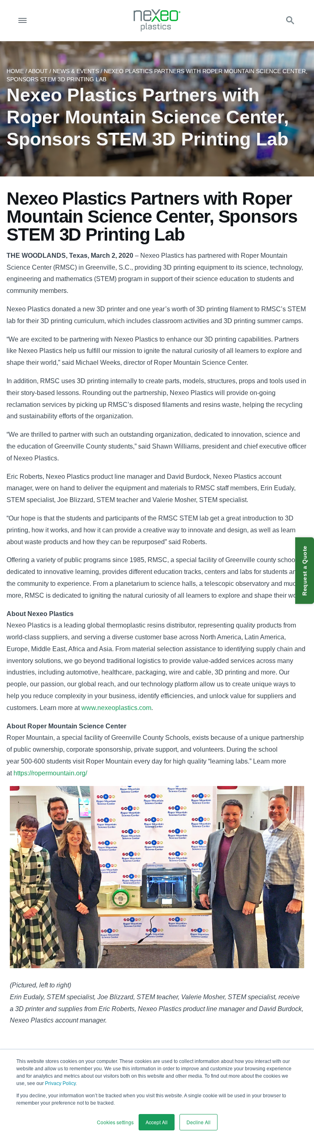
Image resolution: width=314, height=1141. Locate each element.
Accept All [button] (157, 1122)
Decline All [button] (198, 1122)
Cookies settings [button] (115, 1122)
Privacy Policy (60, 1083)
